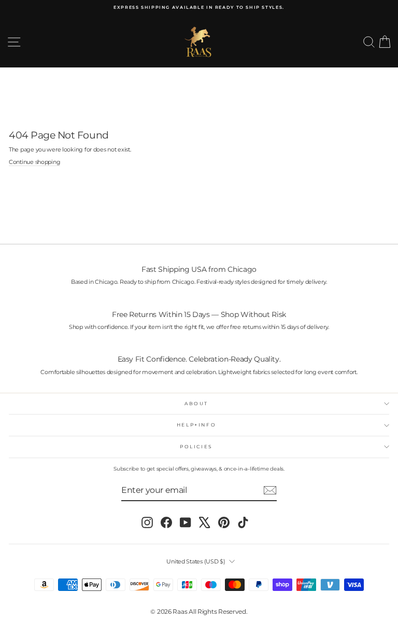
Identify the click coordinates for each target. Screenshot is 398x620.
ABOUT (196, 403)
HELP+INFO (197, 425)
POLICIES (196, 446)
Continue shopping (34, 162)
